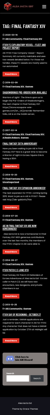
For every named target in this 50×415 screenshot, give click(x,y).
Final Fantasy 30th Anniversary (20, 143)
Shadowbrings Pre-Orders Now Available (25, 92)
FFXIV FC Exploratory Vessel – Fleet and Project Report (24, 46)
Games (29, 86)
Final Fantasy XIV (32, 38)
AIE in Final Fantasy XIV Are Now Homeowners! (20, 227)
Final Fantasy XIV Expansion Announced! (24, 188)
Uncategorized (11, 182)
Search (10, 373)
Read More (11, 74)
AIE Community (13, 38)
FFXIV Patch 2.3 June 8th (16, 270)
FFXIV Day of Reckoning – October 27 (22, 314)
